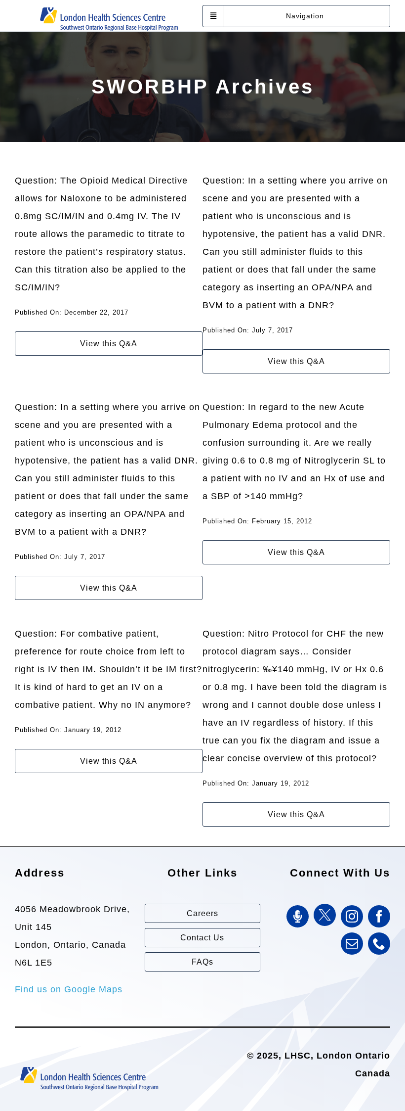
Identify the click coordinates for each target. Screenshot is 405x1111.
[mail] (352, 943)
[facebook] (379, 916)
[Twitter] (325, 915)
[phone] (379, 943)
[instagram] (352, 916)
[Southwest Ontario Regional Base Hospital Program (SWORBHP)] (109, 6)
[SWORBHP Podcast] (297, 916)
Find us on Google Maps (68, 989)
